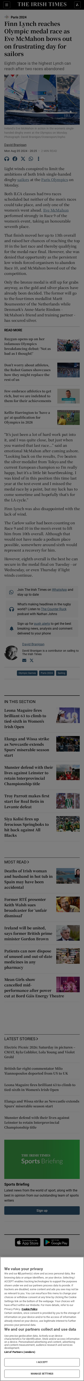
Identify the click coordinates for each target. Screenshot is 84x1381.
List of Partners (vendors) (19, 1351)
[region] (42, 1319)
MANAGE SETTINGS (42, 1373)
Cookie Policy (30, 1309)
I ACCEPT (42, 1362)
